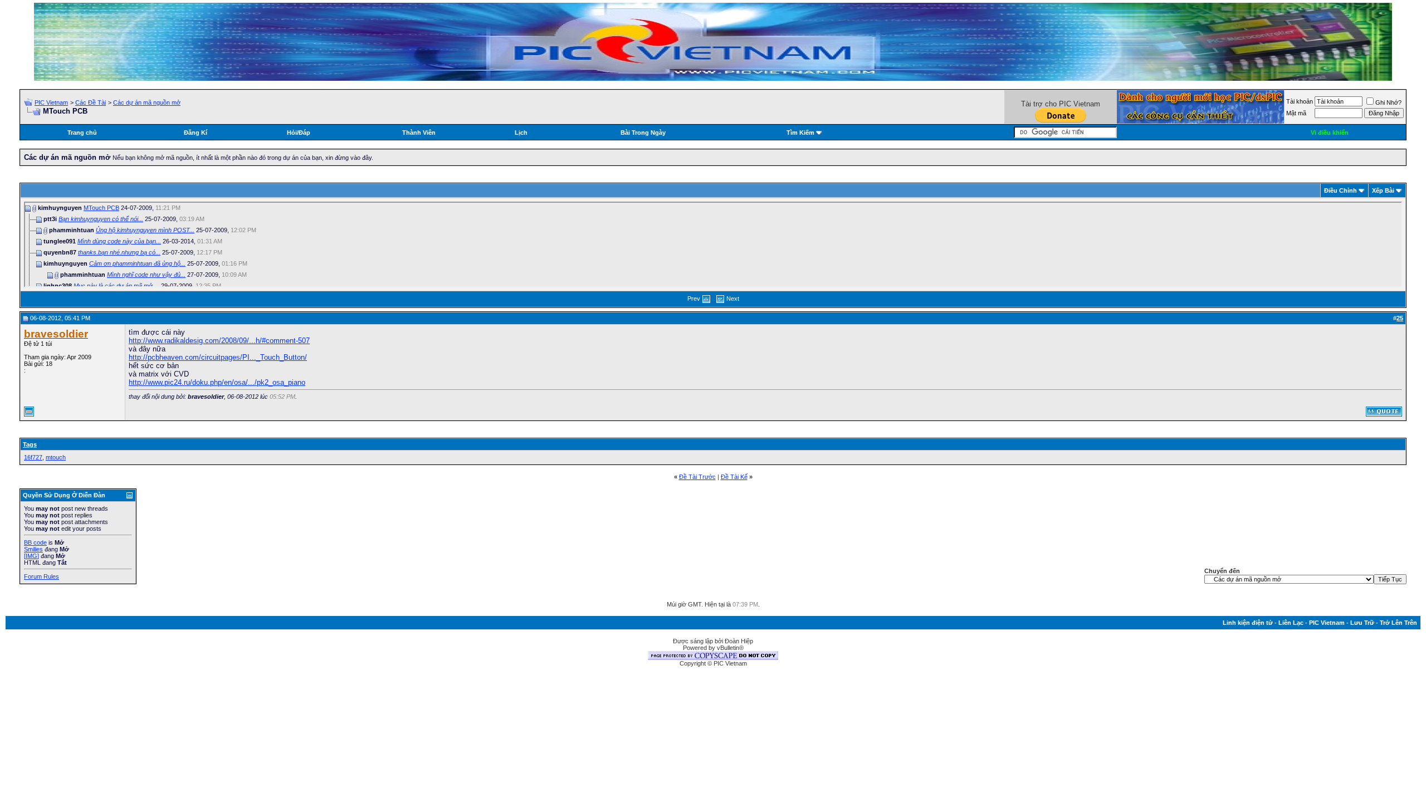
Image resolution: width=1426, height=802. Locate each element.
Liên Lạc (1290, 622)
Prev (693, 298)
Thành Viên (419, 132)
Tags (30, 444)
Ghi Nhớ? (1388, 102)
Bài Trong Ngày (643, 132)
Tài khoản (1299, 101)
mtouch (56, 457)
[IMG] (31, 555)
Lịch (521, 132)
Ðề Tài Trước (697, 476)
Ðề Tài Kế (734, 476)
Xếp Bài (1383, 190)
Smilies (33, 549)
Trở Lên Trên (1398, 622)
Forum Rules (41, 576)
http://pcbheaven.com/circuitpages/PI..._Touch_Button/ (218, 357)
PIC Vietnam (51, 102)
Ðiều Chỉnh (1340, 190)
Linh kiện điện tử (1248, 622)
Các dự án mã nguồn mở (146, 102)
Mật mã (1296, 113)
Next (732, 298)
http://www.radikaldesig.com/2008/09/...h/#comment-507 (219, 340)
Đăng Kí (195, 132)
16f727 (33, 457)
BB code (35, 542)
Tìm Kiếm (800, 132)
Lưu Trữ (1362, 622)
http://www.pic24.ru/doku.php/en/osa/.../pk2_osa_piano (217, 382)
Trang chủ (82, 132)
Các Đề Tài (90, 102)
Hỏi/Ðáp (298, 132)
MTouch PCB (101, 207)
